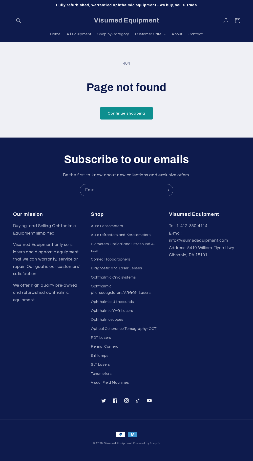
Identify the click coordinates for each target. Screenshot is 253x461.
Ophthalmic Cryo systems (113, 277)
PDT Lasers (101, 338)
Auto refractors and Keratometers (120, 235)
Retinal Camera (105, 346)
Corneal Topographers (110, 259)
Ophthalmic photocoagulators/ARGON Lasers (120, 289)
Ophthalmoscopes (107, 319)
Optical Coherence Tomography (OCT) (124, 329)
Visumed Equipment (118, 443)
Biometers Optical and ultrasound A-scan (123, 247)
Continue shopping (127, 113)
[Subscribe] (167, 190)
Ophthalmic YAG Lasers (112, 311)
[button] (18, 20)
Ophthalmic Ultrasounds (112, 302)
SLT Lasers (100, 364)
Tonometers (101, 374)
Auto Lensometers (107, 226)
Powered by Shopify (146, 443)
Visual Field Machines (110, 382)
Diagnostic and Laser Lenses (116, 268)
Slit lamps (99, 356)
